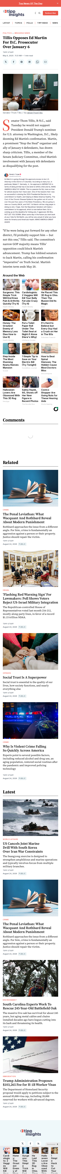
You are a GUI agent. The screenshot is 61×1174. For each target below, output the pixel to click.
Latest (6, 23)
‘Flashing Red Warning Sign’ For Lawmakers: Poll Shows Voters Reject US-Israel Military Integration (30, 598)
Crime (6, 510)
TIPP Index (42, 23)
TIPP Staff (8, 52)
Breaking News (22, 33)
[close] (57, 3)
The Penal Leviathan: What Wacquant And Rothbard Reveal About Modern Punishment (27, 518)
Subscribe (50, 13)
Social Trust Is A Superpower (25, 677)
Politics (7, 33)
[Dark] (36, 13)
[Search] (39, 13)
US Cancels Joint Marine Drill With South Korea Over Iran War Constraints (23, 847)
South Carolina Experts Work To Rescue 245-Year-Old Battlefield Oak (30, 1006)
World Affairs (10, 839)
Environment (10, 1000)
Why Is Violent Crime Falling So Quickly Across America (24, 748)
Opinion (7, 673)
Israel (6, 590)
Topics (18, 23)
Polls (30, 23)
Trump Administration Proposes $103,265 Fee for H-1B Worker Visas (29, 1082)
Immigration (9, 1076)
